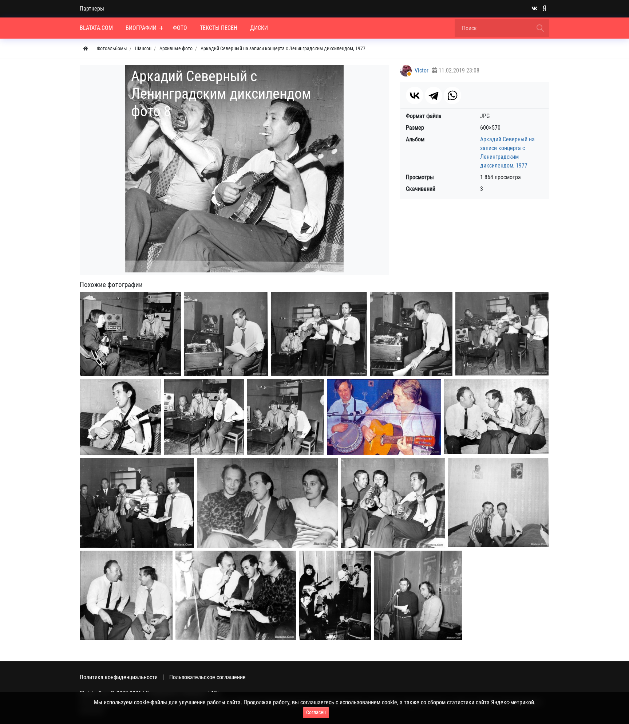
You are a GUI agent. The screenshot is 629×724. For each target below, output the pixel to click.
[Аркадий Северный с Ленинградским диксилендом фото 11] (496, 416)
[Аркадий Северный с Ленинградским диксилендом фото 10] (384, 417)
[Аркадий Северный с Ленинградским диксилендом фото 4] (411, 334)
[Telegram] (433, 95)
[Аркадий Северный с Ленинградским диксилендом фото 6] (120, 417)
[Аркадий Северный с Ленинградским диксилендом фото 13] (267, 503)
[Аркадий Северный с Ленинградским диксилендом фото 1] (130, 334)
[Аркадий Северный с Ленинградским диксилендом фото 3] (319, 334)
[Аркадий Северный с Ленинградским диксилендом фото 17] (235, 595)
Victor (421, 70)
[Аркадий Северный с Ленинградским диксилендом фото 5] (502, 333)
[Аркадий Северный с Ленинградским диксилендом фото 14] (393, 503)
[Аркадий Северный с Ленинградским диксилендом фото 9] (285, 417)
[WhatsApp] (452, 95)
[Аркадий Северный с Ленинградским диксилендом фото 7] (204, 417)
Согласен (316, 712)
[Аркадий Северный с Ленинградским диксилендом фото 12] (137, 503)
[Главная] (85, 48)
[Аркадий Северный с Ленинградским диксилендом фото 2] (226, 334)
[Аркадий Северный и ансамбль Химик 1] (335, 595)
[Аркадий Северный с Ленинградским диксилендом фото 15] (498, 502)
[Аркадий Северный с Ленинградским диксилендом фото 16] (126, 595)
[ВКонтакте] (414, 95)
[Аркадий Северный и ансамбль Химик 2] (418, 595)
